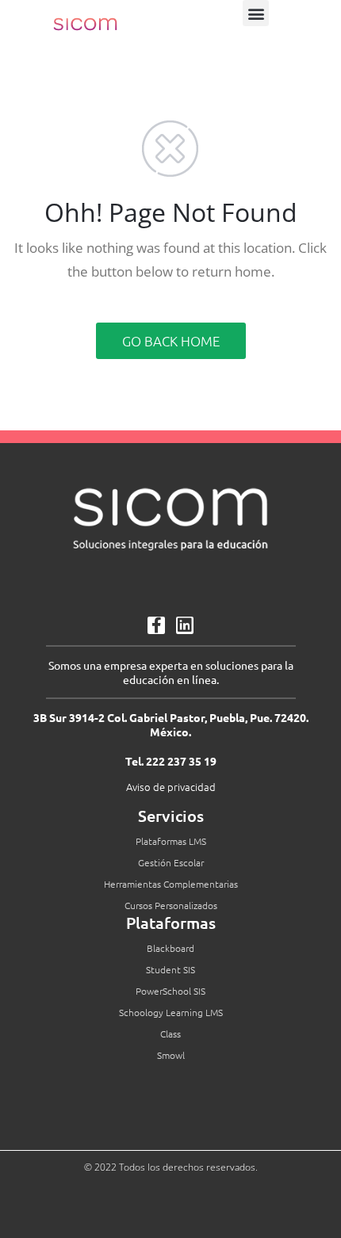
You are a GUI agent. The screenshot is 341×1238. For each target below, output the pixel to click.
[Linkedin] (184, 625)
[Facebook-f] (156, 625)
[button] (256, 13)
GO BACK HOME (171, 341)
